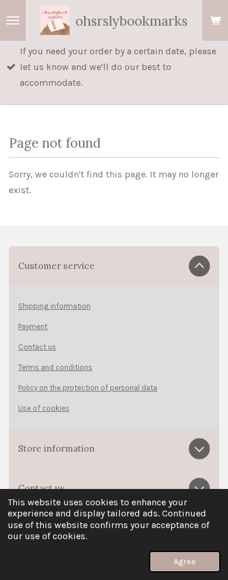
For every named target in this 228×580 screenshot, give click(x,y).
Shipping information (54, 306)
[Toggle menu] (13, 20)
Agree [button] (185, 562)
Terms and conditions (55, 367)
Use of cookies (44, 408)
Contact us (37, 347)
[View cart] (215, 20)
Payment (32, 326)
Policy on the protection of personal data (87, 387)
